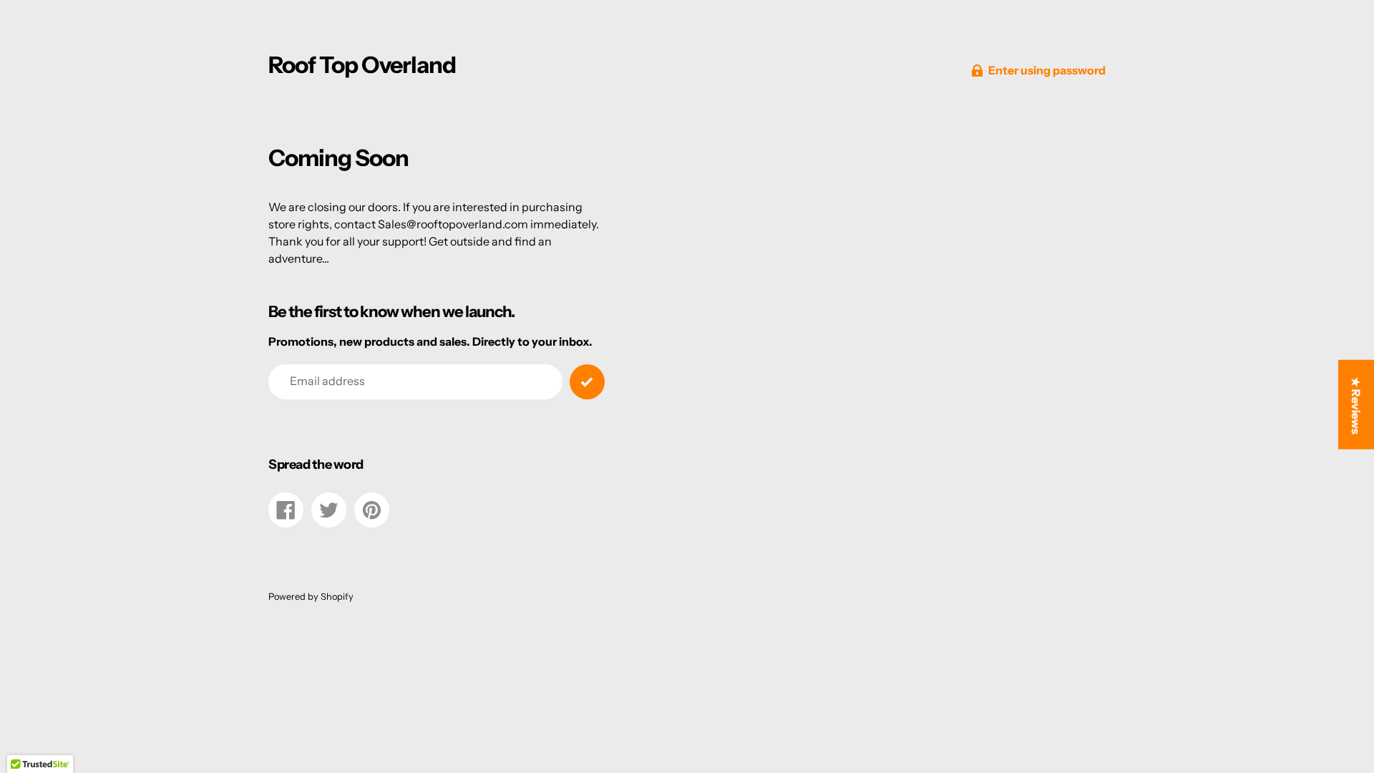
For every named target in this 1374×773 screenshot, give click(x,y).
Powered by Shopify (311, 596)
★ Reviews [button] (1356, 405)
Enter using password (1047, 70)
